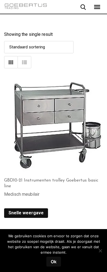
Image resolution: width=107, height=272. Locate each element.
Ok (54, 261)
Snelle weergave (26, 212)
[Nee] (100, 253)
